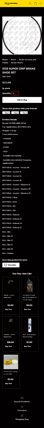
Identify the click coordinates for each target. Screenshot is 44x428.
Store (13, 59)
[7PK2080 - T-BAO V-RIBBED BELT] (11, 325)
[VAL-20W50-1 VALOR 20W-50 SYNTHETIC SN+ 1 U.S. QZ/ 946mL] (30, 285)
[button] (11, 3)
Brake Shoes (17, 63)
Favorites (22, 410)
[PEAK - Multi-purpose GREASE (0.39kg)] (30, 325)
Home (5, 59)
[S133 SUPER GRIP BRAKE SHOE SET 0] (22, 35)
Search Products (22, 401)
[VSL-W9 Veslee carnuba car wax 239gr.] (11, 362)
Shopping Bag (22, 419)
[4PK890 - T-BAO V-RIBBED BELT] (11, 285)
